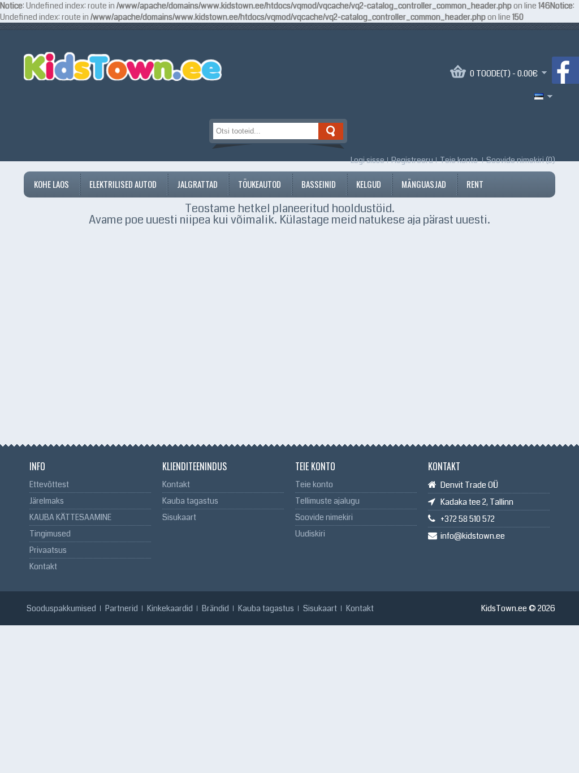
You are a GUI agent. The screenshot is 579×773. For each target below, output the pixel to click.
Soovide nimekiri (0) (520, 160)
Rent (474, 184)
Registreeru (412, 160)
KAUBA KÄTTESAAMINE (70, 517)
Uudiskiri (310, 533)
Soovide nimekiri (324, 517)
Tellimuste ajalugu (327, 500)
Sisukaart (179, 517)
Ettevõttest (49, 484)
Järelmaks (46, 500)
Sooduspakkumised (61, 608)
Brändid (215, 608)
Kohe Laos (51, 184)
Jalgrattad (197, 184)
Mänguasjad (423, 184)
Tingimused (50, 533)
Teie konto (459, 160)
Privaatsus (48, 550)
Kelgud (368, 184)
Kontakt (43, 566)
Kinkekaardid (170, 608)
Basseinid (318, 184)
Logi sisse (367, 160)
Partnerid (121, 608)
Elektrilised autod (123, 184)
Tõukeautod (259, 184)
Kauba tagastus (190, 500)
